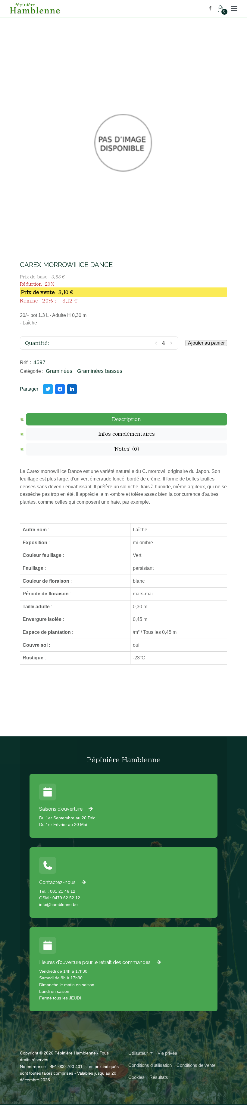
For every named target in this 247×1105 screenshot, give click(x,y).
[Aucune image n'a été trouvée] (123, 142)
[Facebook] (210, 8)
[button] (234, 8)
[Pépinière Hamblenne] (64, 8)
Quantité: (37, 343)
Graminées (59, 371)
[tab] (126, 419)
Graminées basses (99, 371)
